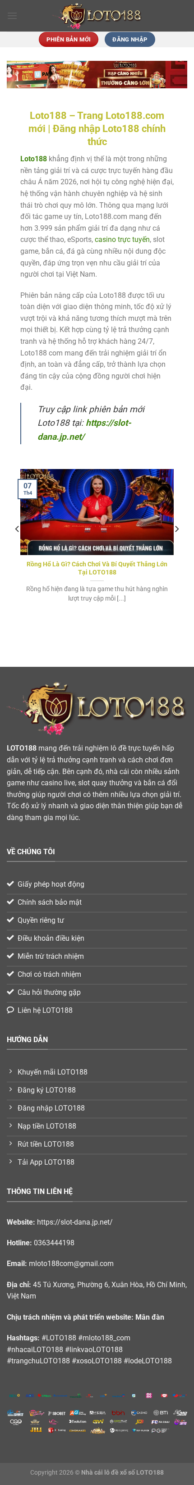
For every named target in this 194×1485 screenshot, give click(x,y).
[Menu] (12, 16)
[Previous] (17, 547)
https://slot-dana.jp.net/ (75, 1222)
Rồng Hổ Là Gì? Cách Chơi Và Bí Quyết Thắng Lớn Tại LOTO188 (97, 568)
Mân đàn (149, 1317)
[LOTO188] (97, 16)
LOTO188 (22, 748)
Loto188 (33, 159)
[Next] (176, 547)
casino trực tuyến (122, 239)
